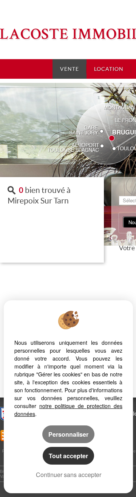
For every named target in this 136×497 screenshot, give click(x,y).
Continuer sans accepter (68, 474)
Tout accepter (68, 455)
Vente (69, 69)
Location (109, 69)
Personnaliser (68, 434)
